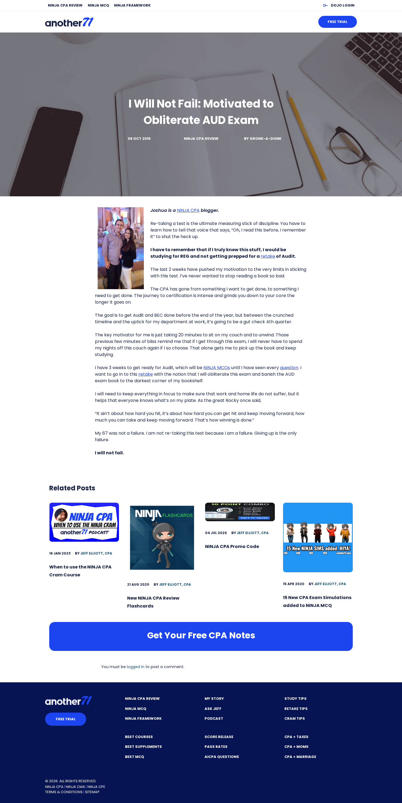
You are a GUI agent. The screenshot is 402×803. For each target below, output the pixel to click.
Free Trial (338, 21)
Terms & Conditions (64, 792)
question (289, 368)
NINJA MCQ (98, 5)
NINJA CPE (96, 786)
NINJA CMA (75, 786)
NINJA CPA (188, 210)
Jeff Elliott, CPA (96, 553)
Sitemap (92, 792)
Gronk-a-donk (265, 138)
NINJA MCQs (216, 368)
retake (268, 256)
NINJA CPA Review (65, 5)
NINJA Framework (132, 5)
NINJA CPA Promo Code (232, 546)
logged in (135, 666)
